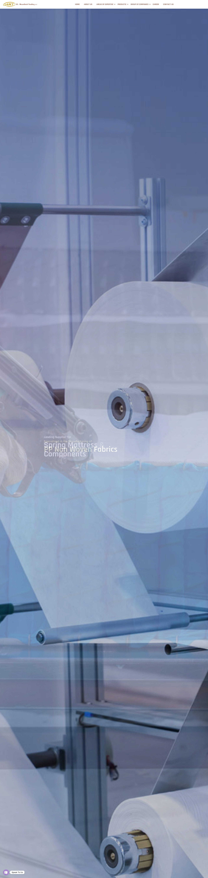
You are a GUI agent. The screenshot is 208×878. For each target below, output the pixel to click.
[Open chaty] (6, 872)
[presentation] (4, 451)
